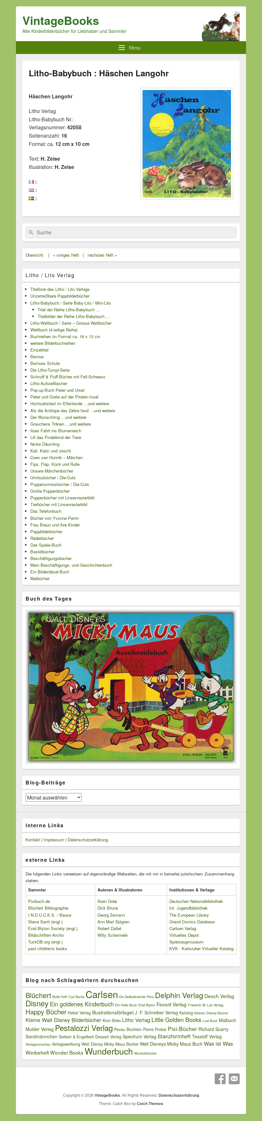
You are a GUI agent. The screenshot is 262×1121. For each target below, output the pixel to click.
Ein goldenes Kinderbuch (82, 1004)
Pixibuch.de (39, 901)
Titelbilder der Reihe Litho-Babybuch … (74, 316)
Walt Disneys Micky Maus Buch (171, 1044)
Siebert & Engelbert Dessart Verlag (90, 1037)
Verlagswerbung (66, 1044)
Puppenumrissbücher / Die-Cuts (59, 484)
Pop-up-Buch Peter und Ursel (57, 390)
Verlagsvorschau (38, 1044)
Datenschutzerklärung (88, 840)
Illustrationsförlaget (113, 1012)
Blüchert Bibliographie (48, 908)
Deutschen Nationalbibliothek (196, 901)
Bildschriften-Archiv (46, 935)
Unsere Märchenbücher (51, 471)
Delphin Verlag (179, 994)
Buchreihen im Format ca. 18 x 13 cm (65, 336)
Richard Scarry (213, 1029)
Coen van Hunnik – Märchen (56, 457)
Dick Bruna (107, 908)
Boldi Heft (59, 996)
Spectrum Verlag (139, 1036)
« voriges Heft (66, 255)
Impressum (53, 840)
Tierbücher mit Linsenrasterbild (58, 504)
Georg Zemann (111, 915)
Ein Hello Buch (126, 1005)
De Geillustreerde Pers (136, 996)
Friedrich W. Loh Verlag (205, 1005)
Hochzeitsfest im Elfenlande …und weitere (69, 403)
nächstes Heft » (102, 255)
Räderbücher (42, 538)
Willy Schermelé (112, 935)
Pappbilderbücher (46, 531)
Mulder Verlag (40, 1029)
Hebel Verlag (79, 1013)
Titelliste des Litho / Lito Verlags (60, 289)
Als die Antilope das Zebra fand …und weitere (72, 410)
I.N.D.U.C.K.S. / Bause (49, 915)
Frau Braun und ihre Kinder (55, 525)
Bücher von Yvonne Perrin (54, 518)
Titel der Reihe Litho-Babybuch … (69, 310)
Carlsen (102, 994)
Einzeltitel (39, 350)
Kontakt (33, 840)
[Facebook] (220, 1078)
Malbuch (227, 1020)
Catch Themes (150, 1103)
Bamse (36, 356)
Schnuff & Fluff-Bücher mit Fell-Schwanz (67, 377)
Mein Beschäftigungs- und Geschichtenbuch (71, 565)
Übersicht (34, 255)
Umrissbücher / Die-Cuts (53, 477)
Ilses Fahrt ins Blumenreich (55, 431)
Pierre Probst (154, 1029)
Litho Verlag (136, 1020)
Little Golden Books (176, 1019)
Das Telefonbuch (45, 511)
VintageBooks (60, 20)
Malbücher (40, 578)
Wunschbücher (145, 1053)
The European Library (189, 915)
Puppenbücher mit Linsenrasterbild (62, 498)
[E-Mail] (234, 1078)
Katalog (186, 1013)
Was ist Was (218, 1043)
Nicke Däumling (44, 444)
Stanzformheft (174, 1036)
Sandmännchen (42, 1036)
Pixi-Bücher (182, 1029)
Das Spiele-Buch (45, 545)
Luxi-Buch (210, 1020)
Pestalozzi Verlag (84, 1027)
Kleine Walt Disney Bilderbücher (63, 1020)
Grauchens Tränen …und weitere (60, 424)
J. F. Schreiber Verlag (156, 1012)
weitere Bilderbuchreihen (52, 343)
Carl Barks (76, 996)
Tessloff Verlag (207, 1036)
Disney (37, 1003)
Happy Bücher (46, 1011)
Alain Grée (107, 901)
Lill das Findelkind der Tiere (55, 437)
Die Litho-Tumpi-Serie (50, 370)
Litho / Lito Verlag (50, 275)
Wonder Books (66, 1052)
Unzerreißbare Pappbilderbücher (59, 296)
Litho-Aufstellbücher (48, 383)
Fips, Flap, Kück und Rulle (55, 464)
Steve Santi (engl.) (45, 922)
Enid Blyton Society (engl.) (53, 928)
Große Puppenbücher (50, 491)
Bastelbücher (42, 552)
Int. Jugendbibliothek (188, 908)
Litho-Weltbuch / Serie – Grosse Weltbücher (71, 323)
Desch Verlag (219, 995)
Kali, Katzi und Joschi (50, 451)
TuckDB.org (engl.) (45, 942)
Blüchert (38, 995)
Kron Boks (112, 1020)
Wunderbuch (109, 1051)
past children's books (47, 948)
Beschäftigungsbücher (51, 558)
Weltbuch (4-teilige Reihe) (54, 330)
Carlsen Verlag (182, 928)
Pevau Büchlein (128, 1029)
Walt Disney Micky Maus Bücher (110, 1044)
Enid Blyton (146, 1005)
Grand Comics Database (192, 922)
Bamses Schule (45, 363)
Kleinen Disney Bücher (211, 1013)
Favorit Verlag (172, 1004)
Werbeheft (37, 1052)
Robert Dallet (109, 928)
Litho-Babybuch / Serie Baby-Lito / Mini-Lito (70, 303)
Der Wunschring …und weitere (58, 417)
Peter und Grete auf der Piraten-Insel (64, 397)
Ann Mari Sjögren (113, 922)
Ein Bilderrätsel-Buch (49, 572)
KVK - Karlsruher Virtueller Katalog (201, 948)
